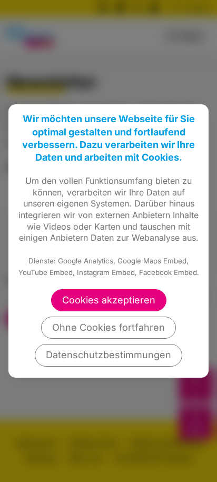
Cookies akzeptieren (108, 300)
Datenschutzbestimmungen (108, 354)
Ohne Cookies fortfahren (108, 327)
